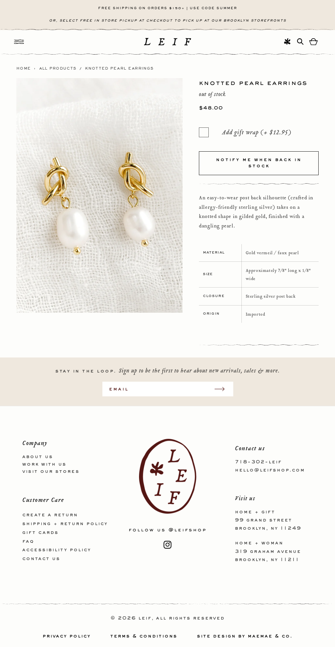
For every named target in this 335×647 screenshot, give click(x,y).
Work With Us (44, 464)
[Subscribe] (223, 389)
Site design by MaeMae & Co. (244, 636)
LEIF (144, 618)
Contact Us (41, 558)
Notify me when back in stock (259, 163)
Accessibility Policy (56, 550)
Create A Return (50, 515)
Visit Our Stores (50, 471)
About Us (37, 457)
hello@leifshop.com (270, 470)
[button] (19, 41)
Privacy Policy (67, 636)
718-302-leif (258, 462)
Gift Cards (40, 532)
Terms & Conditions (143, 636)
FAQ (28, 541)
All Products (58, 68)
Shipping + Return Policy (65, 524)
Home (23, 68)
